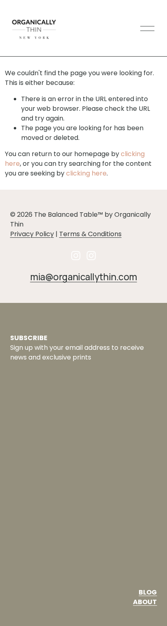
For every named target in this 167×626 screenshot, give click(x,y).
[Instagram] (76, 255)
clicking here (86, 173)
